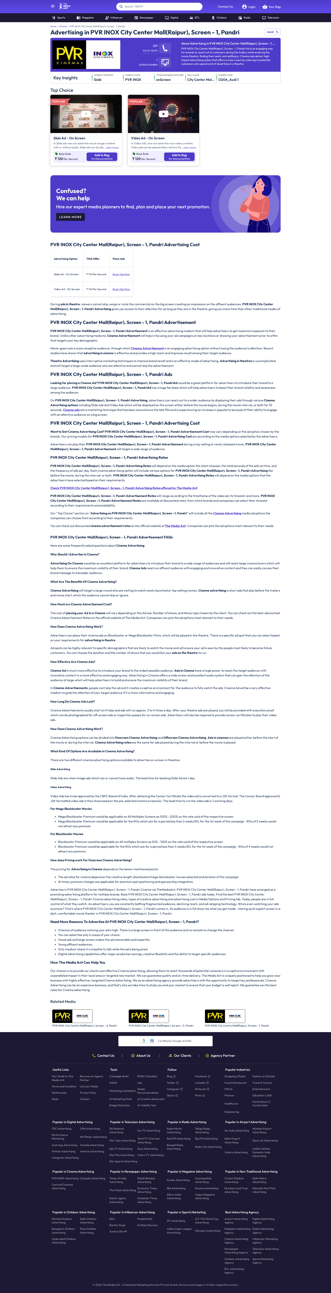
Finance (229, 1095)
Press (198, 1095)
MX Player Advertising (93, 1137)
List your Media (89, 1086)
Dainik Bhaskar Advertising (146, 1179)
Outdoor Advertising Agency (236, 1260)
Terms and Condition (64, 1086)
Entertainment (261, 1089)
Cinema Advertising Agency (236, 1240)
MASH (113, 1082)
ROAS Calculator (147, 1076)
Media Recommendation (148, 1090)
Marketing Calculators (122, 1091)
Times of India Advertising (117, 1179)
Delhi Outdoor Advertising (88, 1220)
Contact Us (225, 6)
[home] (62, 9)
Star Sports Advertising (123, 1161)
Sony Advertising (147, 1148)
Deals (55, 1099)
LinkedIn (200, 1082)
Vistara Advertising (236, 1152)
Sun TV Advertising (148, 1130)
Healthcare (231, 1103)
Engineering (231, 1111)
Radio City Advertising (208, 1147)
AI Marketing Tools (120, 1099)
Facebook (201, 1076)
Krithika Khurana (147, 1225)
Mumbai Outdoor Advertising (62, 1220)
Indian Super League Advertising (179, 1230)
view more (112, 147)
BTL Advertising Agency (234, 1270)
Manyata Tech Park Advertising (264, 1190)
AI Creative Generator (151, 1099)
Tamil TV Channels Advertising (148, 1140)
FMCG (228, 1089)
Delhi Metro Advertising (259, 1179)
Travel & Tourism (262, 1082)
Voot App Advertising (64, 1145)
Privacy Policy (88, 1092)
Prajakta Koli (144, 1219)
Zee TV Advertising (120, 1148)
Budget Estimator (119, 1105)
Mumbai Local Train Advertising (236, 1190)
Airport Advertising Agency (236, 1220)
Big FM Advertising (206, 1138)
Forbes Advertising (178, 1180)
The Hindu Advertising (122, 1190)
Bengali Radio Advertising (175, 1146)
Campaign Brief (119, 1076)
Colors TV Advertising (150, 1155)
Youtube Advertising (92, 1145)
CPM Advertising (90, 1128)
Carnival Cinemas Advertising (62, 1186)
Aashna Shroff (118, 1231)
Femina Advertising (206, 1188)
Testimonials (59, 1092)
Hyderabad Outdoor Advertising (64, 1240)
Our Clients (182, 1056)
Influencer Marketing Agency (265, 1240)
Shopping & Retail (234, 1076)
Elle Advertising (176, 1188)
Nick (112, 1219)
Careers (85, 1099)
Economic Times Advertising (147, 1190)
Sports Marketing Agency (262, 1260)
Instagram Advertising (65, 1157)
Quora (171, 1095)
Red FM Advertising (178, 1138)
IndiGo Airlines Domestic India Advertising (261, 1152)
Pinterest (200, 1089)
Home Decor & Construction (261, 1103)
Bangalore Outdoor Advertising (63, 1230)
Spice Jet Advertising (265, 1140)
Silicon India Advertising (174, 1196)
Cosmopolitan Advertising (203, 1179)
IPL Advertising (176, 1220)
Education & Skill (262, 1095)
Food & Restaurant (235, 1082)
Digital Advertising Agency (263, 1220)
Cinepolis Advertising (92, 1178)
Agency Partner (223, 1056)
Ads (139, 1082)
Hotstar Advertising (63, 1151)
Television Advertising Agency (265, 1250)
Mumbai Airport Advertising (261, 1130)
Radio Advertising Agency (263, 1230)
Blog (169, 1076)
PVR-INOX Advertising (65, 1178)
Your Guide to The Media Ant (62, 1078)
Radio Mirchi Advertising (174, 1130)
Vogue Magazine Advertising (205, 1196)
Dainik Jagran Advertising (117, 1200)
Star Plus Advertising (121, 1155)
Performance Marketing (60, 1136)
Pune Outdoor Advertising (88, 1230)
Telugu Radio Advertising (202, 1130)
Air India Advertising (236, 1130)
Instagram (173, 1089)
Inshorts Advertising (92, 1151)
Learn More (70, 217)
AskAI (270, 32)
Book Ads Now (121, 274)
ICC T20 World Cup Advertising (206, 1220)
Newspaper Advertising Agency (236, 1250)
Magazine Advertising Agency (237, 1230)
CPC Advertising (61, 1128)
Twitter (171, 1082)
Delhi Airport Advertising (232, 1140)
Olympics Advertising (207, 1230)
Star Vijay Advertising (122, 1140)
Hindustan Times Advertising (147, 1200)
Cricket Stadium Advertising (234, 1179)
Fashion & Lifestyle (263, 1076)
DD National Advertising (116, 1130)
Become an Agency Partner (91, 1078)
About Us (143, 1056)
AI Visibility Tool (146, 1105)
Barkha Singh (117, 1225)
